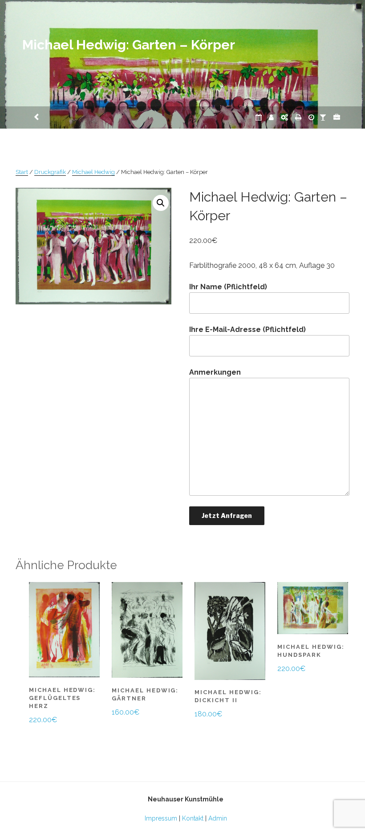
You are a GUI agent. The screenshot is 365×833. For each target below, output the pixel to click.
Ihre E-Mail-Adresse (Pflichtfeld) (247, 329)
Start (22, 172)
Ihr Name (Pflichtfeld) (228, 287)
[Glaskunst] (323, 117)
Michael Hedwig (93, 172)
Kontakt (192, 818)
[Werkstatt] (284, 117)
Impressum (161, 818)
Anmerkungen (215, 372)
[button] (161, 203)
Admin (217, 818)
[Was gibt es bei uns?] (337, 117)
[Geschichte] (311, 117)
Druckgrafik (50, 172)
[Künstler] (271, 117)
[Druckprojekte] (298, 117)
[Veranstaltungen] (258, 117)
